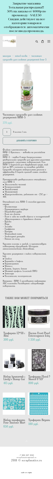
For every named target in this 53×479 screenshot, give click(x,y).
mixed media (21, 56)
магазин (7, 56)
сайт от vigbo (26, 472)
